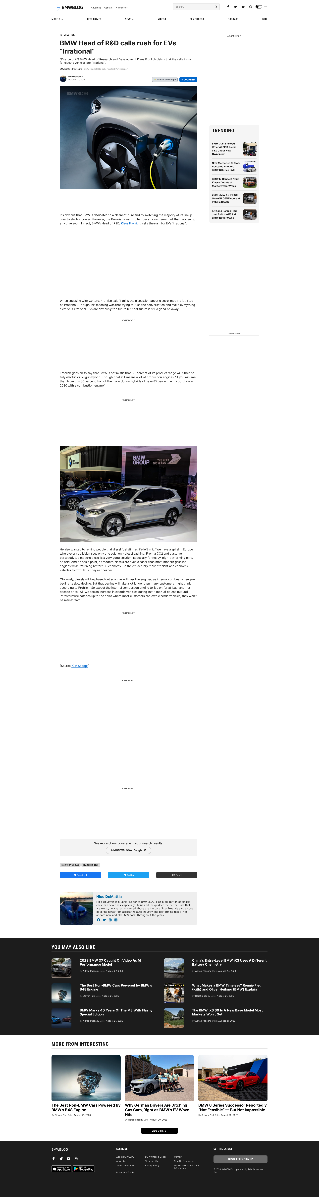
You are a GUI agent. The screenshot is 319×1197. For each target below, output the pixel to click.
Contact (108, 8)
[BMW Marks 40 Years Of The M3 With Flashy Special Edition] (61, 1010)
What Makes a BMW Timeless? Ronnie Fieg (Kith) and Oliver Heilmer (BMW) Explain (227, 987)
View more (158, 1131)
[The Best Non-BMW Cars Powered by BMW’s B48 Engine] (61, 985)
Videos (162, 19)
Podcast (233, 19)
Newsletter (121, 8)
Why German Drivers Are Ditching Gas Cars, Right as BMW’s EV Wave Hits (157, 1110)
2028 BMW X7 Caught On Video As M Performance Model (110, 962)
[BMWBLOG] (79, 1149)
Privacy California (125, 1172)
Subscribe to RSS (125, 1165)
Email (178, 875)
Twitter (130, 875)
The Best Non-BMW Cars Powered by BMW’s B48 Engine (86, 1107)
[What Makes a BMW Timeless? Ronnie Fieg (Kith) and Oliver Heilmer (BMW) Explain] (174, 985)
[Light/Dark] (259, 6)
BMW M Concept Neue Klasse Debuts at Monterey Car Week (225, 182)
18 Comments (188, 79)
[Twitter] (235, 6)
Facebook (82, 875)
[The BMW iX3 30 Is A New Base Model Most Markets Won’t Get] (174, 1010)
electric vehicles (70, 865)
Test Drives (94, 19)
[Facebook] (228, 6)
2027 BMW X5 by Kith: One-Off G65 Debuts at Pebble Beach (226, 198)
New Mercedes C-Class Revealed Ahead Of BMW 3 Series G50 (226, 166)
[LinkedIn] (116, 920)
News (128, 19)
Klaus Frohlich (130, 223)
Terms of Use (152, 1161)
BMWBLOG (65, 69)
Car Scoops (79, 665)
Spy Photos (197, 19)
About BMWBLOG (125, 1156)
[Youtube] (243, 6)
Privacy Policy (152, 1165)
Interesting (67, 34)
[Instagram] (250, 6)
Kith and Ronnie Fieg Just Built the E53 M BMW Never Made (224, 214)
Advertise (96, 8)
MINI (264, 19)
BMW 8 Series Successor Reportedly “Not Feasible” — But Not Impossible (232, 1107)
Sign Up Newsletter (184, 1161)
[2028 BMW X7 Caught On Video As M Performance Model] (61, 960)
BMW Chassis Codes (155, 1156)
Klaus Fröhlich (90, 865)
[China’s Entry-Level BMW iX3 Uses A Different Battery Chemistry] (174, 960)
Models (56, 19)
